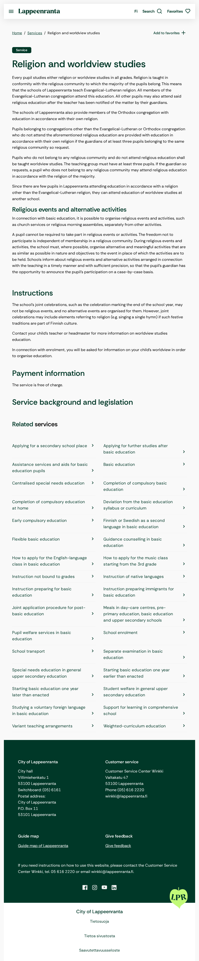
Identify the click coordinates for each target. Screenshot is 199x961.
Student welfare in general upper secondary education (135, 692)
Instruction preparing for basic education (42, 592)
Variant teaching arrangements (42, 726)
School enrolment (120, 632)
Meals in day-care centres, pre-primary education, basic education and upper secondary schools (138, 614)
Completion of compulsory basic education (135, 486)
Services (34, 33)
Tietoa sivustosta (99, 935)
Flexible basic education (36, 539)
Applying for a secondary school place (49, 445)
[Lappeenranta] (39, 11)
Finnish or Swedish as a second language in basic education (134, 523)
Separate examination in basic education (133, 654)
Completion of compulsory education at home (48, 505)
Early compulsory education (39, 520)
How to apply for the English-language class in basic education (49, 561)
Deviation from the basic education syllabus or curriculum (138, 505)
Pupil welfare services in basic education (41, 635)
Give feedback (118, 845)
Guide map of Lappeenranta (43, 845)
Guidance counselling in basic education (132, 542)
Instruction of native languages (133, 576)
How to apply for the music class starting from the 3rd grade (135, 561)
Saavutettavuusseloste (99, 950)
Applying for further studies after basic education (135, 449)
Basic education (119, 464)
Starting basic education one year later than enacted (45, 692)
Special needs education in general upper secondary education (46, 673)
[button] (152, 11)
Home (17, 33)
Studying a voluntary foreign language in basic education (48, 710)
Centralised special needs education (48, 483)
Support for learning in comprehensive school (140, 710)
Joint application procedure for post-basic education (48, 610)
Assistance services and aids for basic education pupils (50, 467)
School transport (28, 651)
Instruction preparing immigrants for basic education (138, 592)
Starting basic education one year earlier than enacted (136, 673)
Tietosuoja (99, 921)
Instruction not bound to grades (43, 576)
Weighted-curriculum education (134, 726)
